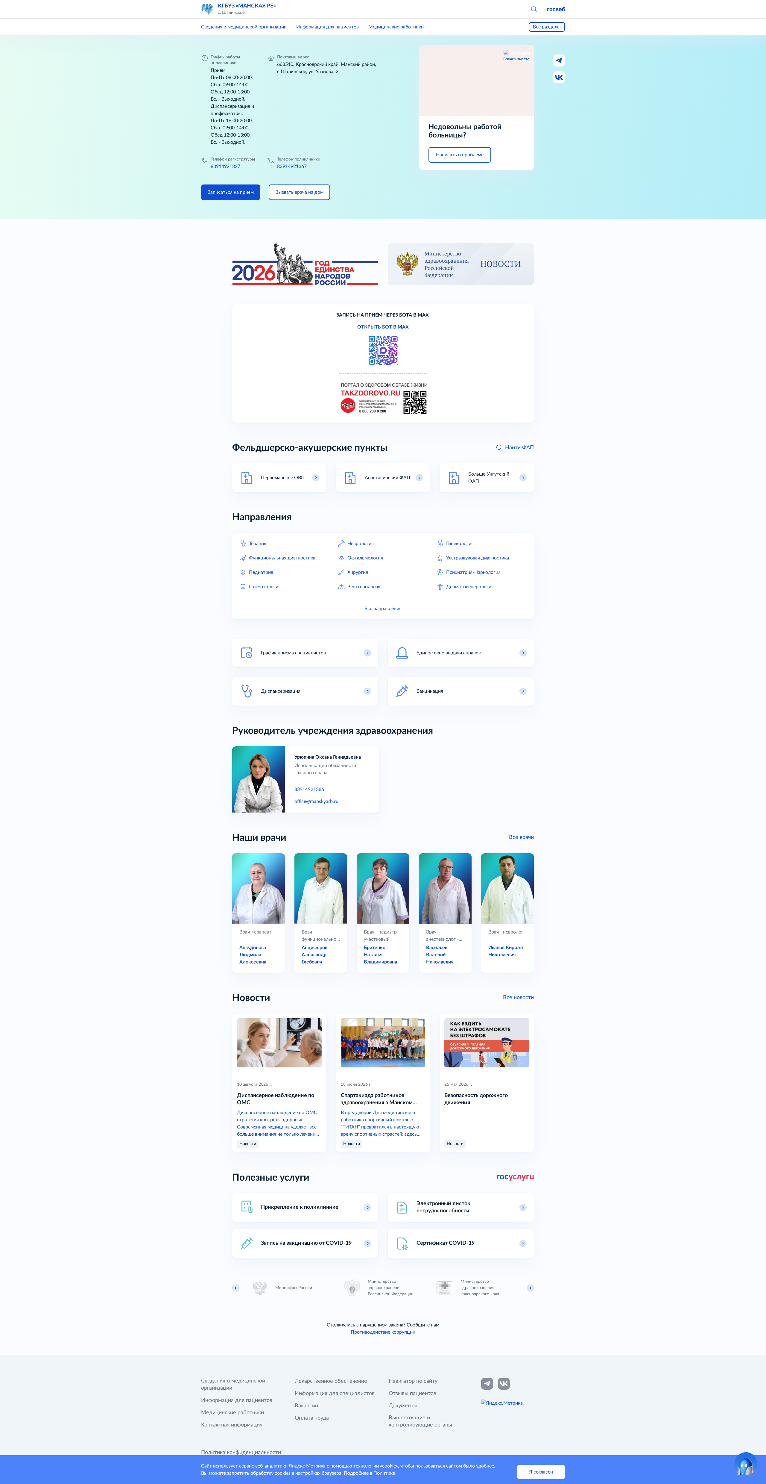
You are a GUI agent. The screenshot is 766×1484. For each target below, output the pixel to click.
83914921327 (225, 166)
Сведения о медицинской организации (244, 27)
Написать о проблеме (460, 154)
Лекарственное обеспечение (331, 1381)
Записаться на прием (231, 192)
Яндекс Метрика (307, 1466)
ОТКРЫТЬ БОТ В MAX (383, 327)
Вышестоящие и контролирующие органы (420, 1421)
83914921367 (292, 166)
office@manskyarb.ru (316, 801)
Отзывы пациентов (412, 1393)
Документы (403, 1406)
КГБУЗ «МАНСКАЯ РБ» (247, 6)
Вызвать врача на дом (299, 192)
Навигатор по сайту (413, 1381)
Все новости (518, 997)
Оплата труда (312, 1418)
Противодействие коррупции (383, 1332)
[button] (533, 9)
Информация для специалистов (335, 1393)
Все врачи (521, 837)
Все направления (383, 608)
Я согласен (541, 1472)
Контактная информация (231, 1425)
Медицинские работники (396, 27)
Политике (384, 1473)
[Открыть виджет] (745, 1463)
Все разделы (547, 27)
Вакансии (306, 1406)
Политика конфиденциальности (241, 1452)
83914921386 (309, 789)
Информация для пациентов (327, 27)
